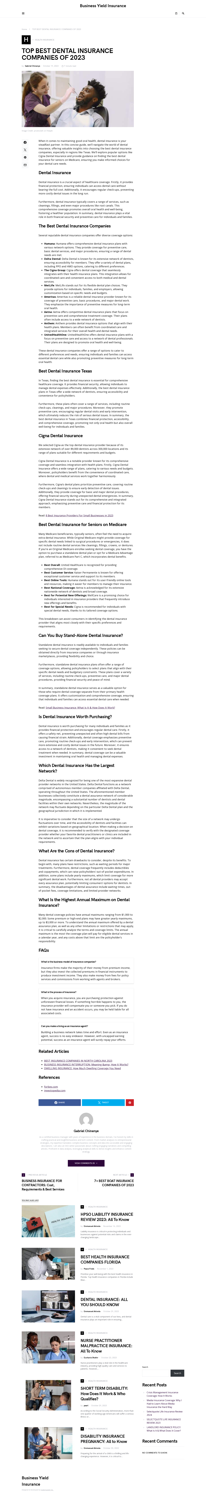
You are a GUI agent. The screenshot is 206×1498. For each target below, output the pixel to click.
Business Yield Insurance (103, 5)
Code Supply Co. (47, 1490)
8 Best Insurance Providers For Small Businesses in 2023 (79, 515)
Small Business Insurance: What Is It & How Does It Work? (80, 707)
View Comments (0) (85, 1163)
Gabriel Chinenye (32, 66)
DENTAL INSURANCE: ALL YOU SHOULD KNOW (104, 1302)
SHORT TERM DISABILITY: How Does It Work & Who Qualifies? (104, 1394)
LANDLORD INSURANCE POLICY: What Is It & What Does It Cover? (164, 1429)
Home (24, 29)
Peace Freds (89, 1269)
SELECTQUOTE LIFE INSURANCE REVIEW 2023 (164, 1421)
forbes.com (51, 1086)
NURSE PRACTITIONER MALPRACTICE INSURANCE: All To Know (106, 1346)
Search (145, 1367)
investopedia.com (54, 1090)
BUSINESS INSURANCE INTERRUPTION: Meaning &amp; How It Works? (86, 1064)
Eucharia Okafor (91, 1357)
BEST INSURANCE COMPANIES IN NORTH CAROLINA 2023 (78, 1060)
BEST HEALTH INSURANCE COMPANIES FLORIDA (105, 1260)
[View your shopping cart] (176, 13)
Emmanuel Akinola (92, 1226)
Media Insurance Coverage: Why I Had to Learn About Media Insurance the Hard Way (164, 1404)
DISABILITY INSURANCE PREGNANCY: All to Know (104, 1439)
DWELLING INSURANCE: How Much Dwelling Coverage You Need (82, 1068)
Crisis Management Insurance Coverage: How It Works (162, 1394)
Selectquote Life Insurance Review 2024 (164, 1413)
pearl (86, 1405)
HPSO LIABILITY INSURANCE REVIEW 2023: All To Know (107, 1217)
